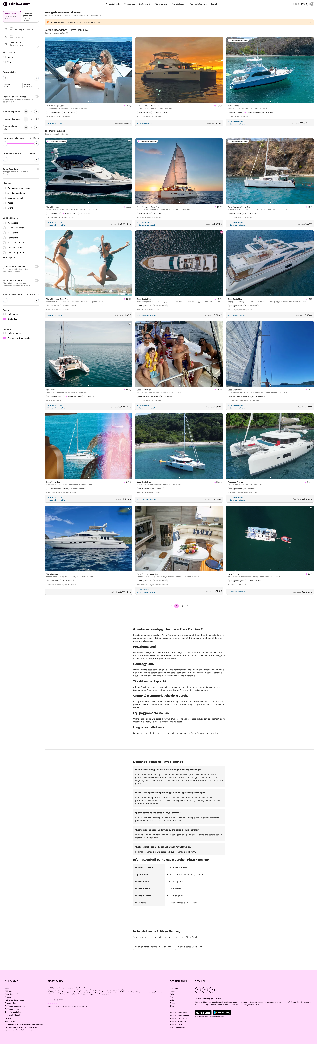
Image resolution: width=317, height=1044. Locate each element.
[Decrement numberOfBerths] (26, 127)
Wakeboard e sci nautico (19, 188)
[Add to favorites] (311, 40)
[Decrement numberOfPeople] (26, 111)
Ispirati (214, 4)
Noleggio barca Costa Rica (189, 946)
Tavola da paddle (15, 252)
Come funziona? (11, 994)
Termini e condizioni (13, 1012)
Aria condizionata (15, 242)
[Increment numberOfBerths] (36, 127)
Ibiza (172, 1006)
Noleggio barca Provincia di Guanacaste (153, 946)
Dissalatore (12, 232)
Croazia (173, 997)
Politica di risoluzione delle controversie (21, 1027)
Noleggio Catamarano (178, 1018)
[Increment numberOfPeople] (36, 111)
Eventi (10, 208)
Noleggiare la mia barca (14, 1000)
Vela (9, 62)
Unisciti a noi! (10, 1021)
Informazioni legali (12, 1015)
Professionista (10, 1003)
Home (47, 15)
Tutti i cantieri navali (178, 1027)
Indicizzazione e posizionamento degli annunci (24, 1024)
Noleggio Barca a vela (179, 1012)
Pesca (10, 203)
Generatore (12, 237)
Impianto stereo (14, 247)
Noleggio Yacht (176, 1024)
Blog (7, 1033)
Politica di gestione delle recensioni (19, 1030)
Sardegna (174, 988)
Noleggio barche (113, 4)
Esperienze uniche (15, 198)
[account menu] (311, 4)
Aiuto (7, 988)
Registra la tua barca (198, 4)
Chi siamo (9, 991)
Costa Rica (66, 15)
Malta (172, 1000)
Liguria (172, 991)
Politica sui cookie (12, 1009)
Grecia (172, 1003)
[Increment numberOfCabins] (36, 119)
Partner (8, 1018)
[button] (88, 101)
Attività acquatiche (16, 193)
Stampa (8, 997)
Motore (10, 57)
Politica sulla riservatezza (15, 1006)
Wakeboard (12, 223)
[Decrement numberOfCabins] (26, 119)
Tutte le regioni (14, 333)
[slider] (5, 78)
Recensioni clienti (55, 1000)
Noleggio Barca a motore (180, 1015)
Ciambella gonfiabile (17, 227)
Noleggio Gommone (178, 1021)
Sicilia (172, 994)
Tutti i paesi (12, 314)
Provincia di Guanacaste (80, 15)
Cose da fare (129, 4)
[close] (310, 22)
